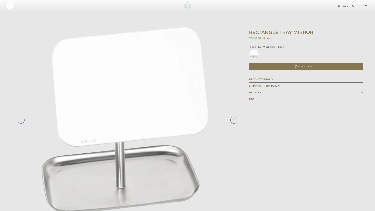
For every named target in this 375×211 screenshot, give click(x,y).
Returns (255, 92)
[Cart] (366, 6)
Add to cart (305, 66)
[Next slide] (233, 120)
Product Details (261, 79)
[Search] (353, 6)
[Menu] (10, 6)
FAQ (251, 99)
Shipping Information (264, 86)
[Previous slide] (21, 120)
